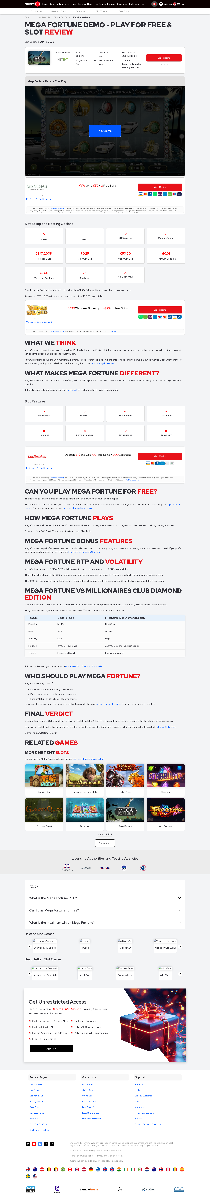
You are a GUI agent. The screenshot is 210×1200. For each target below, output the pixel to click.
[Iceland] (105, 1169)
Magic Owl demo (166, 727)
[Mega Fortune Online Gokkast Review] (147, 1169)
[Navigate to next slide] (180, 946)
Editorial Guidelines (143, 1096)
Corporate (139, 1107)
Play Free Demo (85, 775)
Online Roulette (89, 1101)
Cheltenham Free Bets (39, 1130)
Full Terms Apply (113, 331)
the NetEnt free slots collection (88, 758)
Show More (105, 843)
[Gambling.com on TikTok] (52, 1153)
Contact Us (140, 1101)
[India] (119, 1169)
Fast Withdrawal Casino (92, 1113)
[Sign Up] (154, 4)
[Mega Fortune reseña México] (140, 1169)
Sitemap (138, 1118)
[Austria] (42, 1169)
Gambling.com (30, 17)
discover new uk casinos (109, 704)
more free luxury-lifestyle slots (78, 508)
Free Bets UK (88, 1107)
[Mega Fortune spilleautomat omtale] (161, 1169)
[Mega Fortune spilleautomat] (84, 1169)
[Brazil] (63, 1169)
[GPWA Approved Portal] (179, 1189)
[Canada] (77, 1169)
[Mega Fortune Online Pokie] (154, 1169)
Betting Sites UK (36, 1096)
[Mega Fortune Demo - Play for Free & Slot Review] (28, 1169)
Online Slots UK (89, 1084)
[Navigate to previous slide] (30, 946)
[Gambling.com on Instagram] (46, 1153)
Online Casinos (45, 17)
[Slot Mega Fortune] (133, 1169)
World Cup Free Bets (38, 1124)
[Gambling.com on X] (28, 1153)
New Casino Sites (37, 1113)
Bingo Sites (34, 1107)
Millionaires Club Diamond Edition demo (85, 666)
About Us (139, 1084)
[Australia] (35, 1169)
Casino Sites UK (36, 1084)
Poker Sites (34, 1118)
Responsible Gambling (144, 1113)
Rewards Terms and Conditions (148, 1124)
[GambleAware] (88, 1189)
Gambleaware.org (57, 208)
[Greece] (98, 1169)
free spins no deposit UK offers (84, 552)
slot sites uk (72, 389)
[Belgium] (49, 1169)
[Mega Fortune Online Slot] (70, 1169)
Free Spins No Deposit (91, 1118)
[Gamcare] (57, 1189)
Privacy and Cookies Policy (109, 1155)
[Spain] (182, 1169)
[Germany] (91, 1169)
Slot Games (65, 17)
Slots (56, 17)
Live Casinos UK (36, 1090)
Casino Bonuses (89, 1090)
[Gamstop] (30, 1189)
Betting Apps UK (36, 1101)
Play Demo (105, 130)
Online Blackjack (89, 1096)
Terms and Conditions (81, 1155)
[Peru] (168, 1169)
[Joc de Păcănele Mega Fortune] (175, 1169)
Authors (138, 1090)
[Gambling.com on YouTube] (34, 1153)
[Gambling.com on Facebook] (40, 1153)
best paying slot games (102, 363)
